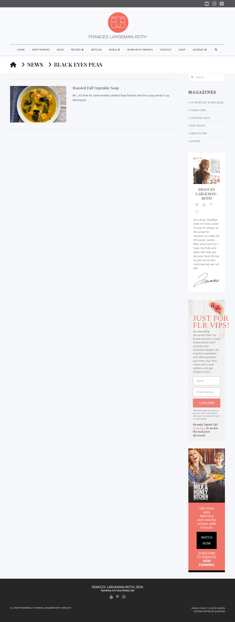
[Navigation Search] (216, 50)
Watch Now (206, 540)
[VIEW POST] (38, 104)
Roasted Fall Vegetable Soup (96, 87)
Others (195, 141)
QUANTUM (220, 611)
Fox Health (197, 125)
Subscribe (206, 403)
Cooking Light (200, 118)
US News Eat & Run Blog (206, 102)
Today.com (198, 110)
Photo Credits (217, 608)
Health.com (198, 133)
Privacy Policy (199, 608)
